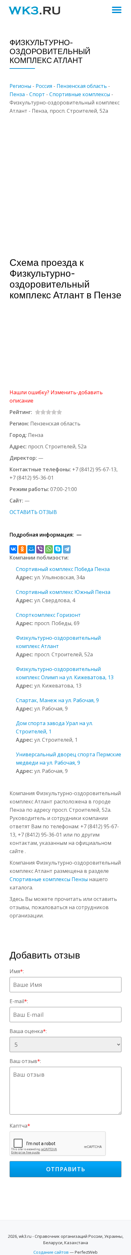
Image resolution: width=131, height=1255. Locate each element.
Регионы (20, 85)
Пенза (17, 94)
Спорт (37, 94)
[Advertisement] (65, 180)
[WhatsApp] (49, 549)
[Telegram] (67, 549)
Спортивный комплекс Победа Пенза (63, 569)
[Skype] (58, 549)
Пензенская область (82, 85)
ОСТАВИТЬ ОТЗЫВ (33, 512)
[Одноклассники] (22, 549)
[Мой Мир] (31, 549)
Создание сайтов (51, 1252)
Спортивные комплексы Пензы (49, 879)
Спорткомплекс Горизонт (48, 614)
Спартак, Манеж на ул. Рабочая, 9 (57, 700)
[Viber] (40, 549)
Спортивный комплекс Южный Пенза (63, 591)
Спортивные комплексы (79, 94)
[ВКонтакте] (13, 549)
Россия (44, 85)
